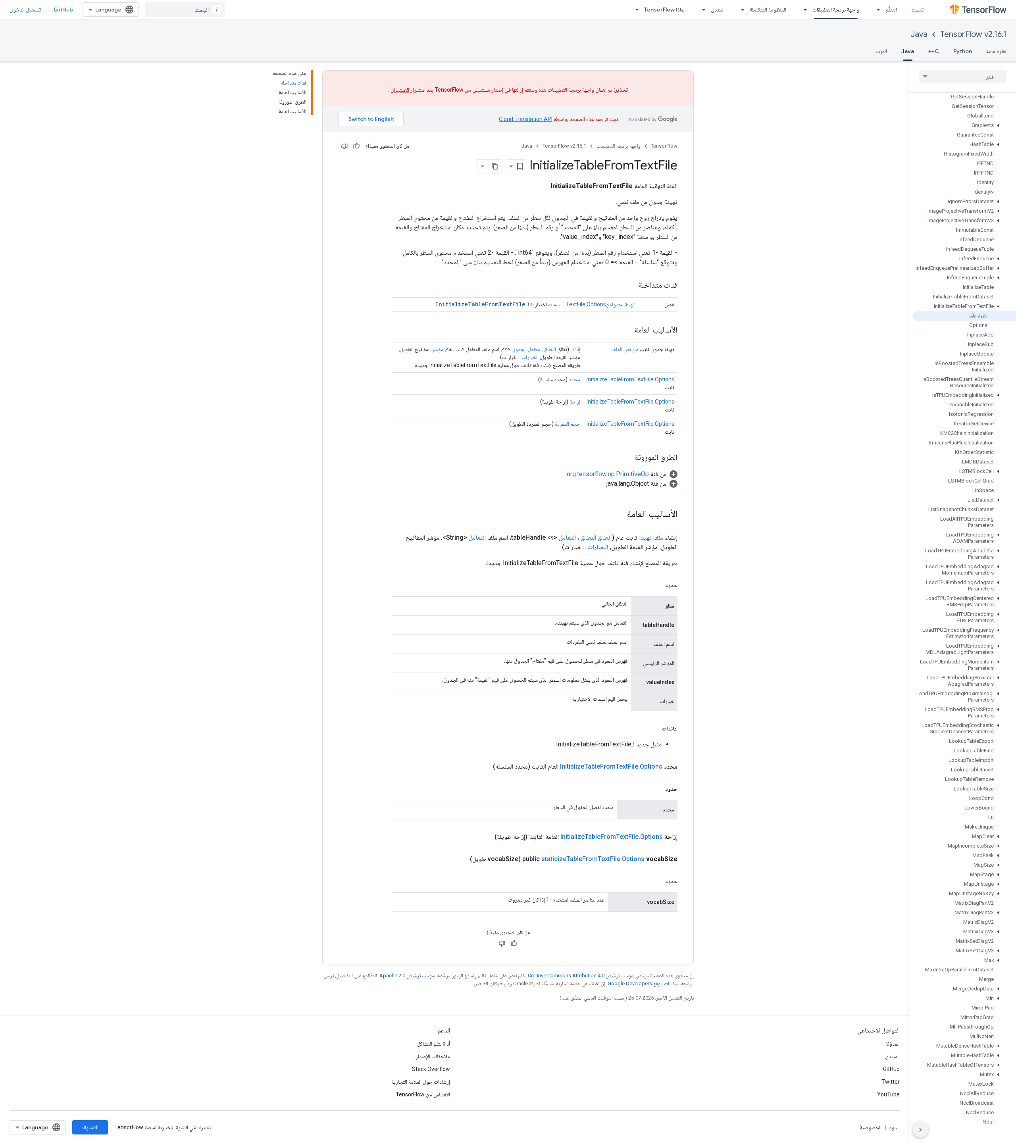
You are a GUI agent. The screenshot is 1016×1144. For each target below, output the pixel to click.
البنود (894, 1127)
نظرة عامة (996, 51)
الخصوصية (870, 1127)
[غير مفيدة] (344, 146)
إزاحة (575, 401)
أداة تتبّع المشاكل (433, 1043)
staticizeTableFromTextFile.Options (593, 859)
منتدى (717, 9)
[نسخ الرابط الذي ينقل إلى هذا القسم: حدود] (657, 585)
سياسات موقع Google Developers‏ (643, 983)
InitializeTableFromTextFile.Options (630, 379)
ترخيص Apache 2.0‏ (400, 976)
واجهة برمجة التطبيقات (835, 9)
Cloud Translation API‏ (525, 119)
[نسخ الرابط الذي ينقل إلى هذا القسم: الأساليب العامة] (627, 330)
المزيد (881, 51)
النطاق (550, 349)
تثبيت (917, 9)
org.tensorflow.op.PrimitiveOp (608, 474)
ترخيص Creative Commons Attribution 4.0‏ (574, 976)
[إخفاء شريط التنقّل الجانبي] (920, 1130)
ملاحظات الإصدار (433, 1056)
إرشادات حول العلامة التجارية (420, 1082)
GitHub (63, 9)
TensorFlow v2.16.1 (973, 34)
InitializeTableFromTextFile (480, 304)
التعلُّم (891, 9)
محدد (574, 379)
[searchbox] (962, 76)
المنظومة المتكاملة (768, 9)
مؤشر (437, 349)
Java (919, 34)
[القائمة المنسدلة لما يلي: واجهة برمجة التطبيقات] (802, 9)
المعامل (567, 537)
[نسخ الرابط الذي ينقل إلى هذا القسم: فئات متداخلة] (631, 285)
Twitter (890, 1082)
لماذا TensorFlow (664, 9)
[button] (964, 125)
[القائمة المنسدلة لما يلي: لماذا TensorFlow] (634, 9)
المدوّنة (892, 1043)
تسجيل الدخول (25, 9)
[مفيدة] (356, 146)
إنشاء (575, 349)
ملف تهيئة (651, 537)
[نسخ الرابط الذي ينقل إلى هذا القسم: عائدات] (654, 728)
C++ (933, 51)
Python (962, 51)
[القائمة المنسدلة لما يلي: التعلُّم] (875, 9)
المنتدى (892, 1056)
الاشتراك (90, 1127)
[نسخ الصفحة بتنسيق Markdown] (495, 166)
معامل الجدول (526, 349)
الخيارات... (528, 357)
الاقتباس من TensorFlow (423, 1094)
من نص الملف (625, 349)
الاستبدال (400, 90)
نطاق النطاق (595, 537)
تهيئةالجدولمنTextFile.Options (600, 304)
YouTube (888, 1094)
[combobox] (185, 9)
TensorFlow (664, 146)
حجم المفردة (567, 424)
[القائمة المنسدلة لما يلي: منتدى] (701, 9)
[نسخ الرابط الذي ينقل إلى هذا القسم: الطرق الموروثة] (627, 458)
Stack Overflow (431, 1069)
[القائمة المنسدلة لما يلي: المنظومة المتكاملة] (740, 9)
